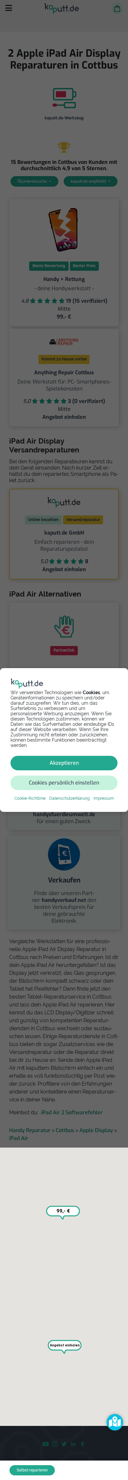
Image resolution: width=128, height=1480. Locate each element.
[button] (115, 1422)
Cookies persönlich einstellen (64, 782)
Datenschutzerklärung (69, 798)
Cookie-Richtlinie (30, 798)
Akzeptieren (64, 762)
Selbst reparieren (32, 1470)
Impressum (104, 798)
